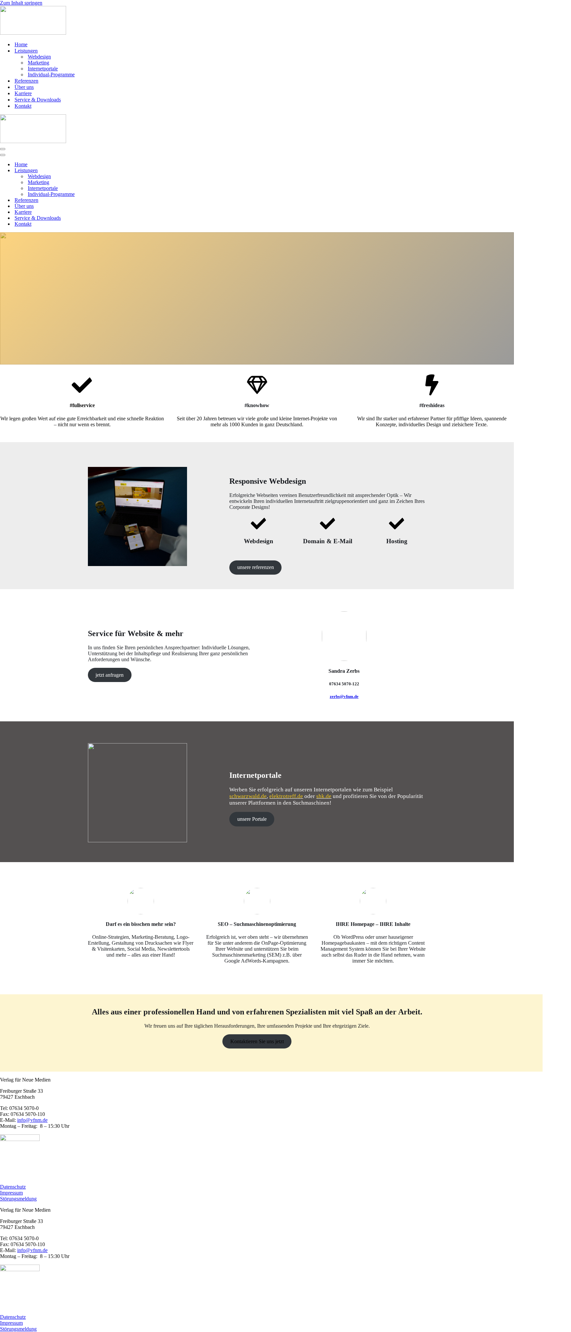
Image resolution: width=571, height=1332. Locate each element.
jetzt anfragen (109, 675)
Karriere (23, 93)
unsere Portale (252, 819)
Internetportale (43, 68)
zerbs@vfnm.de (344, 696)
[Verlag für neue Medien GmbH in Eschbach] (33, 33)
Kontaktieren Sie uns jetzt (257, 1041)
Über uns (24, 87)
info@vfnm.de (32, 1120)
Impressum (11, 1193)
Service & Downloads (38, 99)
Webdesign (39, 56)
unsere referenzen (255, 567)
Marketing (38, 62)
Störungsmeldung (18, 1198)
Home (21, 44)
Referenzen (26, 81)
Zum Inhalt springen (21, 3)
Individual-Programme (51, 74)
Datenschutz (13, 1187)
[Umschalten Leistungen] (116, 170)
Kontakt (23, 106)
